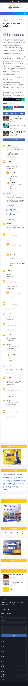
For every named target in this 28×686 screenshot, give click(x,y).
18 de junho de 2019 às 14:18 (12, 412)
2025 (14, 641)
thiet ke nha (9, 213)
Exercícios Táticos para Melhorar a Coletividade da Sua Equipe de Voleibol (17, 125)
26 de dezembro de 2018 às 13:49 (17, 356)
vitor (7, 324)
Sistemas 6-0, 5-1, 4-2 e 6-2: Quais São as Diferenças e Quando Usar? (16, 582)
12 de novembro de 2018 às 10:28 (13, 378)
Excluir (13, 156)
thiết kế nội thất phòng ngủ (12, 212)
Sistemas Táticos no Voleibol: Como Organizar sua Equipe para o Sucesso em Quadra (13, 488)
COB (3, 604)
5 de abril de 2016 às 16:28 (15, 245)
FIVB (10, 604)
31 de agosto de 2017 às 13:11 (12, 325)
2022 (14, 649)
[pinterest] (18, 1)
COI (7, 604)
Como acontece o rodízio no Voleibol (16, 588)
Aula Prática (5, 602)
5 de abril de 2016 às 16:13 (12, 225)
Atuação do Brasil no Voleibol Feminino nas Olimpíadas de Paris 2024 (13, 484)
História (23, 604)
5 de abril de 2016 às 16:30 (12, 282)
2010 (14, 679)
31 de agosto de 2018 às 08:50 (13, 346)
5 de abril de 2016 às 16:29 (15, 256)
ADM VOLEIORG (7, 29)
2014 (14, 669)
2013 (14, 671)
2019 (14, 656)
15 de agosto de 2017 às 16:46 (13, 315)
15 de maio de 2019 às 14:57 (12, 402)
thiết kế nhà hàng (10, 205)
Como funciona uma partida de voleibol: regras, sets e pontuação (13, 478)
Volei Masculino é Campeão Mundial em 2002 (16, 575)
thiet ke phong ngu (10, 214)
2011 (14, 676)
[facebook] (10, 1)
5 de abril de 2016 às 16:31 (12, 304)
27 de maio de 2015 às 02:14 (12, 195)
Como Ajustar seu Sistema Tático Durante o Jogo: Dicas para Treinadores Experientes (17, 133)
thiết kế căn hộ (9, 206)
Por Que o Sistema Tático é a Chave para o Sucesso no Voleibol (16, 118)
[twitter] (13, 1)
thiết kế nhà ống (9, 216)
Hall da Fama (16, 604)
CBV (22, 602)
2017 (14, 661)
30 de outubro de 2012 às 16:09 (13, 162)
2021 (14, 651)
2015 (14, 666)
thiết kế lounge (9, 210)
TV (18, 607)
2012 (14, 674)
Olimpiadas (13, 607)
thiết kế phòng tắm (10, 208)
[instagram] (15, 1)
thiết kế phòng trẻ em (11, 209)
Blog (18, 602)
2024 (14, 644)
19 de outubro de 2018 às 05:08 (13, 367)
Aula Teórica (12, 602)
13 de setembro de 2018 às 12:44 (16, 174)
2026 (14, 639)
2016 (14, 664)
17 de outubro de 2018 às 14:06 (16, 184)
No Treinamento (13, 19)
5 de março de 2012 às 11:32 (12, 147)
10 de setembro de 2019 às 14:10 (16, 293)
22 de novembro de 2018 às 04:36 (13, 390)
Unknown (8, 161)
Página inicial (6, 19)
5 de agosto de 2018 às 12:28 (12, 336)
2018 (14, 659)
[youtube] (22, 532)
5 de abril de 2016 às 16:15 (12, 272)
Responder (9, 156)
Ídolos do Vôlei (5, 609)
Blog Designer (15, 684)
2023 (14, 646)
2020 (14, 654)
